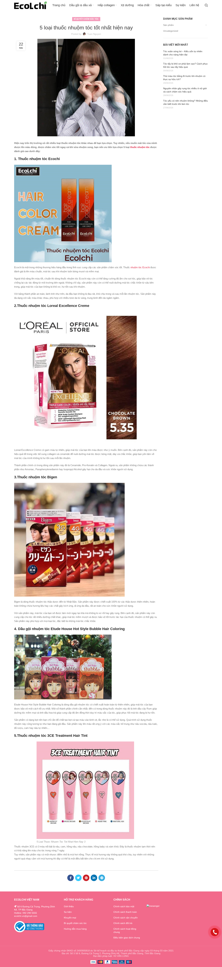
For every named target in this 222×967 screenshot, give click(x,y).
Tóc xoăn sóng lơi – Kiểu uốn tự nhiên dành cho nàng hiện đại (182, 53)
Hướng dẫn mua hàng (75, 929)
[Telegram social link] (101, 878)
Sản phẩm (168, 25)
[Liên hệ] (214, 931)
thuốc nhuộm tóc (140, 147)
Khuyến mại (70, 917)
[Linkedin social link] (94, 878)
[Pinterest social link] (86, 878)
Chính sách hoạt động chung (124, 930)
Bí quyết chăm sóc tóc (86, 19)
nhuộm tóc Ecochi (140, 267)
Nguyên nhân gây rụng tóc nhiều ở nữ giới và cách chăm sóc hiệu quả (185, 90)
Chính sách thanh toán (125, 912)
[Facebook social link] (70, 878)
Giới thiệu (69, 906)
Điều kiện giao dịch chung (126, 937)
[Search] (206, 5)
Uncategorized (170, 31)
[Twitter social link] (78, 878)
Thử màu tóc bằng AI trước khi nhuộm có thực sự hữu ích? (184, 78)
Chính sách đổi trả (122, 923)
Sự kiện (68, 912)
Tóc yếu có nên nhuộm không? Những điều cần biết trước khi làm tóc (185, 102)
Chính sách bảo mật (123, 906)
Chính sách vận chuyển (125, 917)
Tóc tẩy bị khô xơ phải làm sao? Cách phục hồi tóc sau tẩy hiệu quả (185, 65)
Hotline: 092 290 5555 (25, 913)
